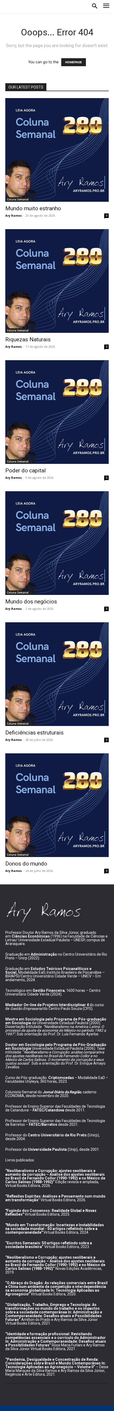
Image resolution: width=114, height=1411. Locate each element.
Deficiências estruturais (34, 732)
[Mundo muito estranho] (57, 150)
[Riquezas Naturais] (57, 281)
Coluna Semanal (18, 199)
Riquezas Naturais (28, 339)
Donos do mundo (26, 863)
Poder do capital (25, 470)
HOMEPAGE (73, 62)
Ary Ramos (13, 215)
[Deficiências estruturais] (57, 674)
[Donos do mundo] (57, 805)
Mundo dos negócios (31, 601)
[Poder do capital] (57, 412)
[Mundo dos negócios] (57, 543)
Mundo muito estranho (33, 208)
